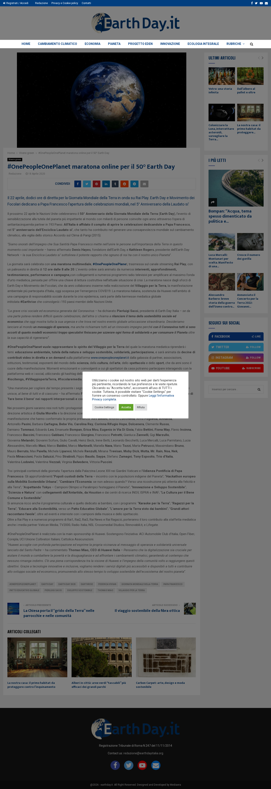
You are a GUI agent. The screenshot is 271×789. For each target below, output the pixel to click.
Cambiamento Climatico (57, 44)
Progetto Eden (140, 44)
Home (26, 44)
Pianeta (114, 44)
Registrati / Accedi (17, 3)
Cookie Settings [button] (104, 407)
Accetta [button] (126, 407)
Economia (92, 44)
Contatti (86, 3)
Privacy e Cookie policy (64, 3)
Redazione (41, 3)
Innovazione (170, 44)
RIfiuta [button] (141, 407)
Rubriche (234, 44)
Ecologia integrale (203, 44)
